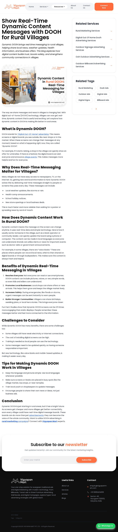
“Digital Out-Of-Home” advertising (33, 134)
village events (30, 157)
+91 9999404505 (97, 492)
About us (65, 486)
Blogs (64, 498)
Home (31, 7)
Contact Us (86, 6)
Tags (12, 518)
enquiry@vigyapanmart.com (98, 487)
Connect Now (104, 6)
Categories (19, 518)
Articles (65, 494)
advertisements (36, 415)
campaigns (15, 421)
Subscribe (86, 460)
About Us (73, 6)
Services (44, 7)
